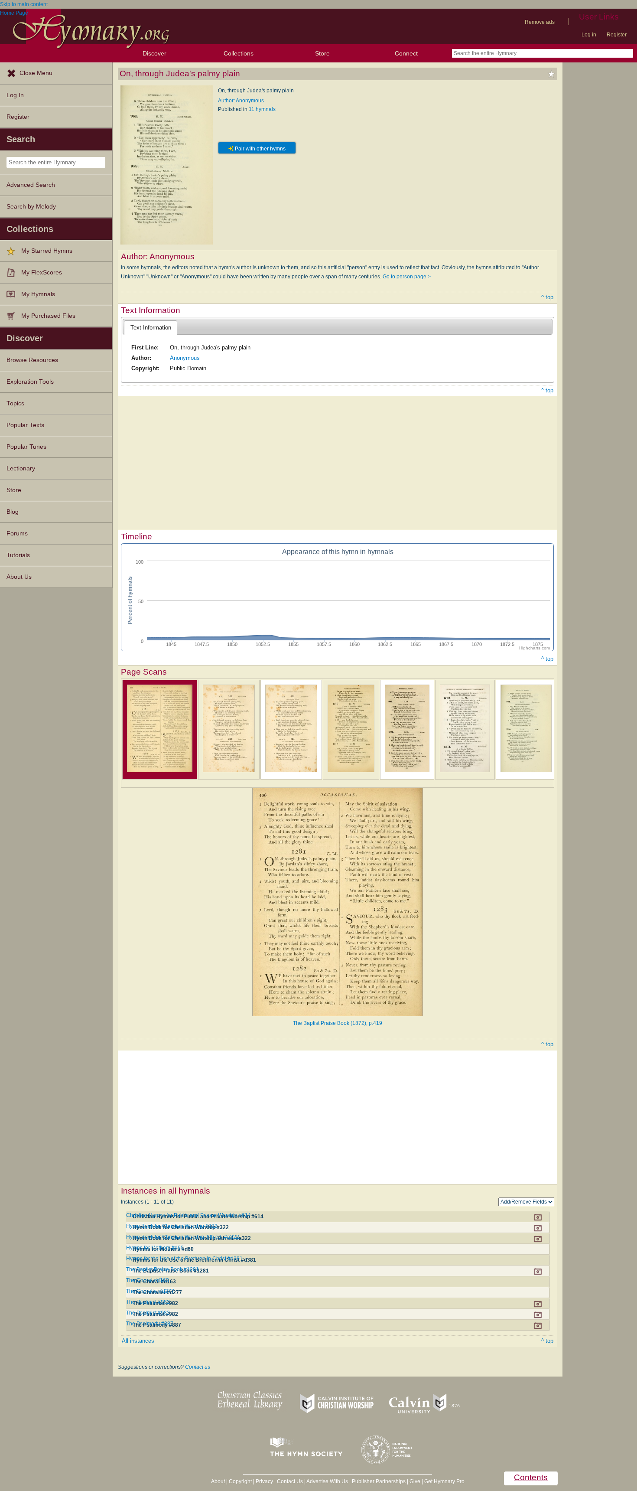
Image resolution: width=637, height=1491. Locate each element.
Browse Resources (32, 360)
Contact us (197, 1367)
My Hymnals (38, 294)
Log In (15, 95)
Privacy (264, 1481)
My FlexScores (41, 272)
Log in (589, 35)
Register (617, 35)
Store (322, 53)
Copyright (240, 1481)
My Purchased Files (48, 316)
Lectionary (20, 468)
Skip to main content (24, 4)
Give (415, 1481)
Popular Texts (25, 425)
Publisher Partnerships (379, 1481)
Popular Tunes (26, 447)
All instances (138, 1341)
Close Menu (36, 73)
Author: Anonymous (241, 101)
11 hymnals (262, 109)
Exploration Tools (30, 381)
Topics (15, 403)
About (218, 1481)
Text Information (150, 327)
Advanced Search (30, 185)
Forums (17, 533)
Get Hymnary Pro (444, 1481)
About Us (19, 577)
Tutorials (18, 555)
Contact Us (290, 1481)
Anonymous (185, 358)
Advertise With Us (327, 1481)
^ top (547, 297)
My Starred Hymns (46, 251)
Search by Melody (31, 206)
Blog (12, 512)
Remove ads (540, 22)
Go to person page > (407, 277)
